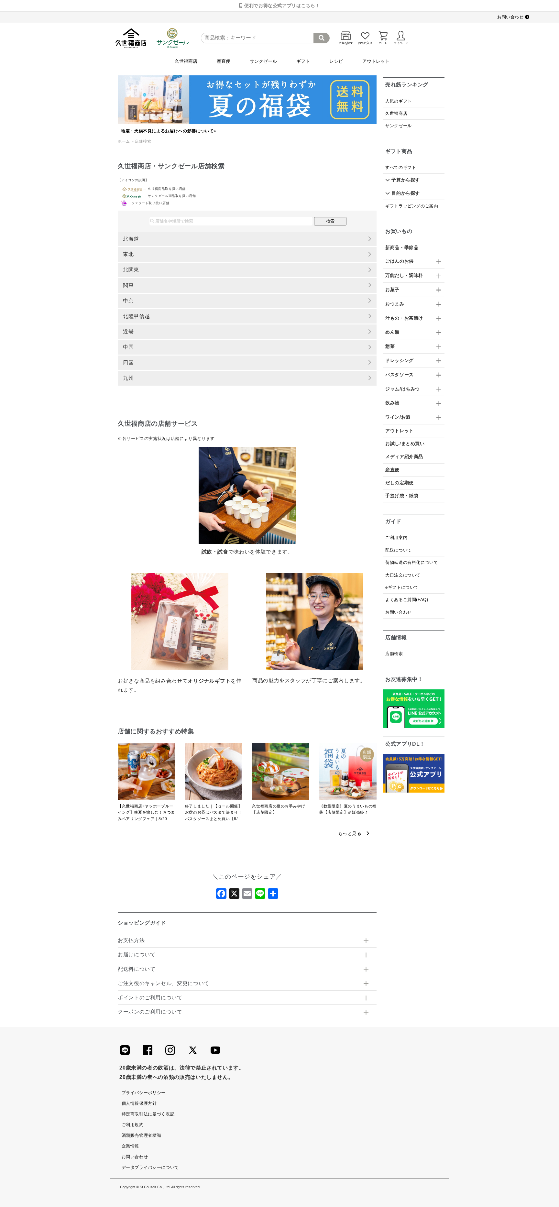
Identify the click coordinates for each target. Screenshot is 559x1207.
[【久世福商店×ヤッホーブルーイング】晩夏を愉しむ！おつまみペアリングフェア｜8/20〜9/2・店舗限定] (146, 773)
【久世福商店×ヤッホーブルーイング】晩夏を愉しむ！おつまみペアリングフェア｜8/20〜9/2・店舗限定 (146, 813)
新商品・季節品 (401, 247)
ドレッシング (399, 360)
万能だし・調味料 (404, 275)
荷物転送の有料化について (411, 562)
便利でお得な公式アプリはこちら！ (281, 5)
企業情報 (130, 1146)
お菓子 (392, 289)
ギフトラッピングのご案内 (411, 205)
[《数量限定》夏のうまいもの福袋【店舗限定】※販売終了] (348, 773)
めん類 (392, 332)
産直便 (223, 61)
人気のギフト (398, 101)
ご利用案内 (396, 537)
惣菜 (390, 346)
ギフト (303, 61)
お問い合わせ (511, 17)
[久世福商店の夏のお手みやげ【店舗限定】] (280, 773)
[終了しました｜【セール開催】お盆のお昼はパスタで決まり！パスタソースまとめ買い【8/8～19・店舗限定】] (213, 773)
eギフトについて (402, 587)
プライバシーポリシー (144, 1092)
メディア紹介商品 (404, 456)
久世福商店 (186, 61)
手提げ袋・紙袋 (401, 495)
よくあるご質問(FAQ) (406, 599)
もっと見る (352, 833)
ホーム (124, 141)
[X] (234, 895)
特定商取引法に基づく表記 (148, 1114)
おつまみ (394, 303)
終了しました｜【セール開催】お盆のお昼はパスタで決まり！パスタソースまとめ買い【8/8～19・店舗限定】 (213, 813)
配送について (398, 550)
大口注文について (403, 575)
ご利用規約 (133, 1124)
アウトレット (375, 61)
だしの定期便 (399, 482)
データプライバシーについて (150, 1167)
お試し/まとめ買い (405, 443)
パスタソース (399, 374)
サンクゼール (263, 61)
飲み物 (392, 402)
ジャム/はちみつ (402, 388)
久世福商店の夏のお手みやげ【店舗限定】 (278, 809)
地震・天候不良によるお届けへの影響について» (168, 130)
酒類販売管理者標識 (141, 1135)
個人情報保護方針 (139, 1103)
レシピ (336, 61)
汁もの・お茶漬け (404, 318)
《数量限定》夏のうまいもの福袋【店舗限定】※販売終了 (348, 809)
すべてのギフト (400, 167)
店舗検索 (394, 653)
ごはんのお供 (399, 261)
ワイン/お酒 (398, 417)
